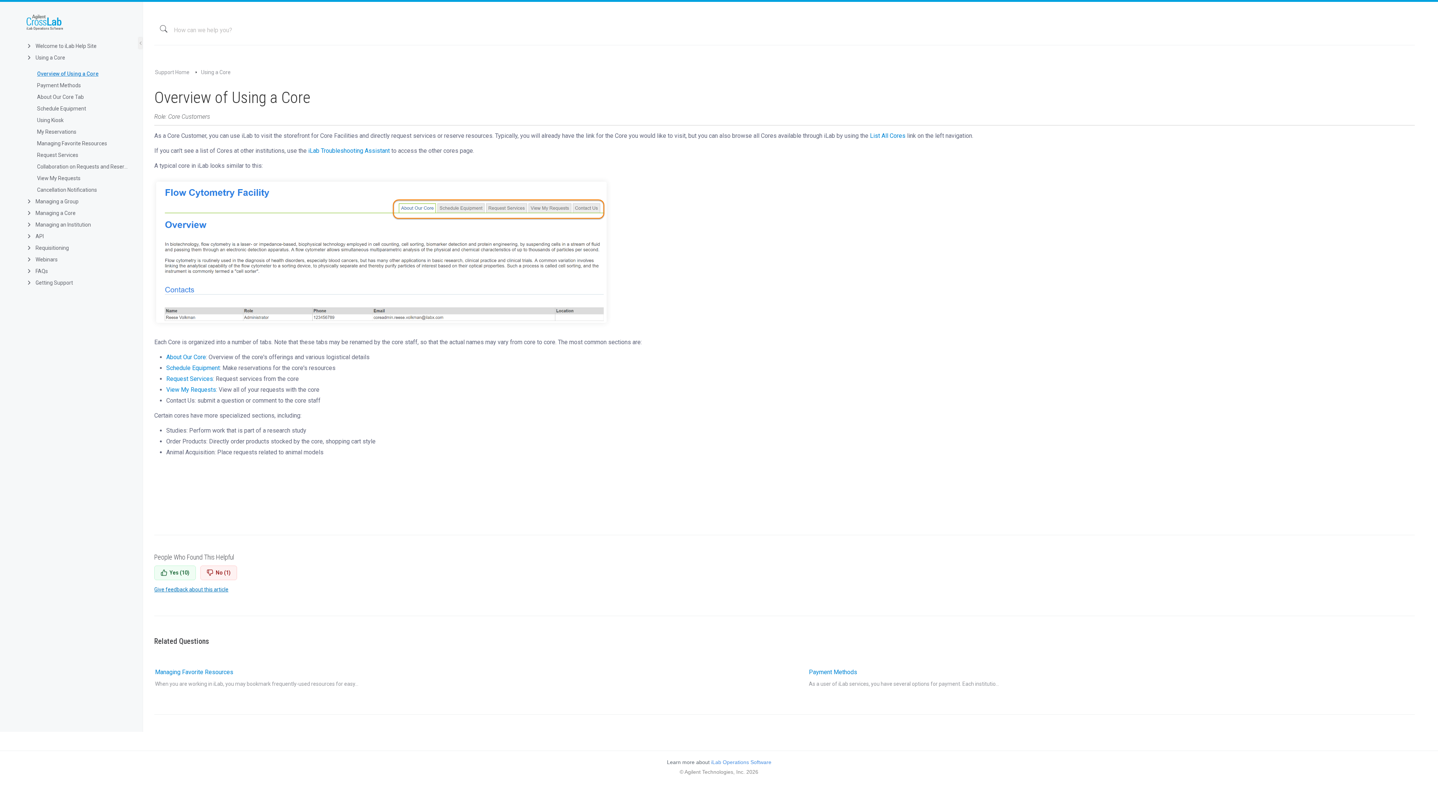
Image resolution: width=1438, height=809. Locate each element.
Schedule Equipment (61, 109)
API (39, 236)
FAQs (41, 271)
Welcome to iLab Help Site (65, 46)
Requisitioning (51, 248)
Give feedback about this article (191, 590)
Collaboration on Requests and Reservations (84, 167)
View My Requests (59, 178)
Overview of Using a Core (67, 74)
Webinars (46, 260)
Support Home (172, 72)
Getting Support (53, 283)
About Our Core (186, 357)
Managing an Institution (62, 225)
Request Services (57, 155)
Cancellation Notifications (67, 190)
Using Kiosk (50, 120)
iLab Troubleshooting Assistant (349, 150)
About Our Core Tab (60, 97)
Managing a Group (56, 201)
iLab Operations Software (741, 762)
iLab (77, 22)
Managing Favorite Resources (72, 143)
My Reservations (56, 132)
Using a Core (49, 58)
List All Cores (887, 135)
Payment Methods (59, 85)
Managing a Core (55, 213)
